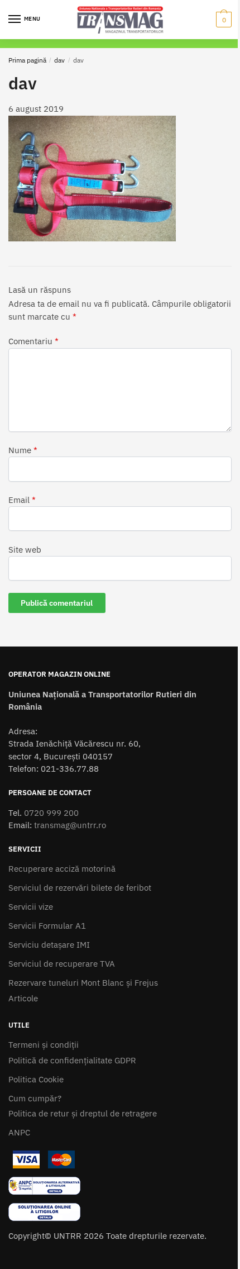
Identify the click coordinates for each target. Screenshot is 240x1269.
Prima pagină (27, 60)
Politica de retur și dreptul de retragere (82, 1113)
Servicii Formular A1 (47, 925)
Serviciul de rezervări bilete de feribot (79, 887)
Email (22, 500)
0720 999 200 (51, 812)
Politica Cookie (36, 1079)
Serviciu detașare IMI (49, 944)
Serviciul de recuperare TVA (61, 963)
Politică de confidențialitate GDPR (72, 1060)
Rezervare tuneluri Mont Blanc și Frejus (83, 982)
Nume (22, 450)
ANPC (19, 1132)
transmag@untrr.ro (70, 825)
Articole (23, 998)
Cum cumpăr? (34, 1098)
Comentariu (33, 341)
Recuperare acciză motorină (62, 868)
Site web (24, 549)
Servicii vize (30, 906)
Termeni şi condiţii (43, 1044)
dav (59, 60)
